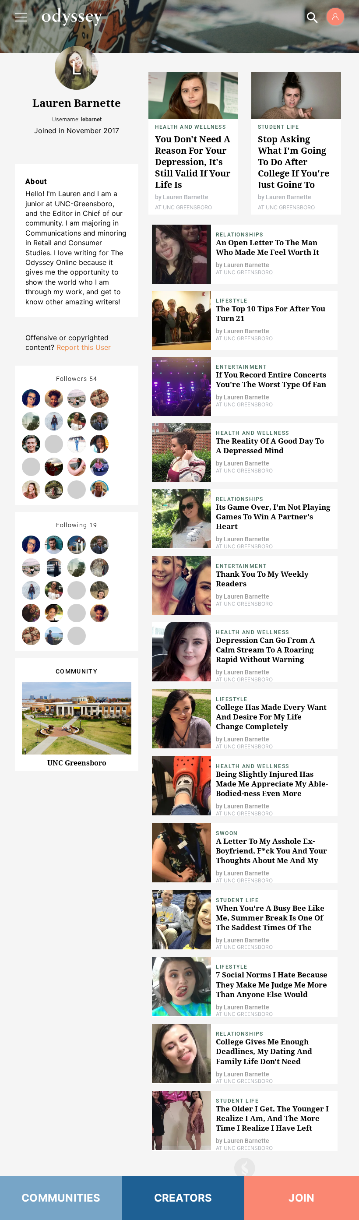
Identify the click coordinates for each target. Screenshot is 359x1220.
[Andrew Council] (99, 421)
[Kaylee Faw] (54, 421)
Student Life (278, 127)
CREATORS (183, 1198)
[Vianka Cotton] (54, 613)
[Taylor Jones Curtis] (54, 398)
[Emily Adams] (99, 567)
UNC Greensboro (76, 763)
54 (93, 378)
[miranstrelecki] (99, 467)
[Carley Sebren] (54, 444)
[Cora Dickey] (99, 444)
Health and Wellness (190, 127)
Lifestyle (232, 301)
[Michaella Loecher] (99, 398)
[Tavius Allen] (31, 421)
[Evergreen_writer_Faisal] (31, 467)
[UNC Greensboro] (76, 545)
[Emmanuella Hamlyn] (76, 613)
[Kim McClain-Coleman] (54, 636)
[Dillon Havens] (31, 444)
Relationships (240, 235)
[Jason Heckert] (76, 590)
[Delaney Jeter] (31, 489)
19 (93, 525)
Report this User (83, 347)
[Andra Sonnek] (99, 489)
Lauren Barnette (185, 197)
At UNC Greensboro (183, 207)
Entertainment (241, 367)
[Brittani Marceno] (76, 636)
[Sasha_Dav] (76, 489)
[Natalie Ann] (54, 489)
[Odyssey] (72, 16)
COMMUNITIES (61, 1198)
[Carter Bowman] (76, 398)
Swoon (227, 833)
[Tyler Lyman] (54, 545)
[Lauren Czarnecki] (54, 467)
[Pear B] (99, 590)
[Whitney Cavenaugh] (31, 613)
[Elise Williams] (76, 421)
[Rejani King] (31, 398)
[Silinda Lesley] (76, 444)
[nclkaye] (76, 467)
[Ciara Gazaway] (54, 567)
